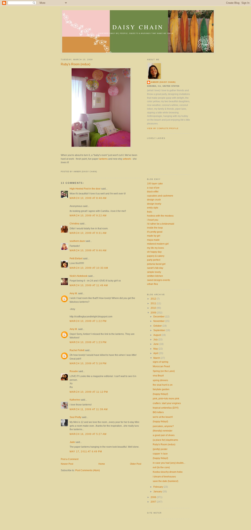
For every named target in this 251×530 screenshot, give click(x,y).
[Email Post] (61, 167)
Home (101, 464)
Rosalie (74, 371)
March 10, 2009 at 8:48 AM (88, 198)
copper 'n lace (160, 453)
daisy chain (138, 27)
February (158, 486)
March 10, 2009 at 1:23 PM (88, 342)
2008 (154, 497)
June (156, 344)
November (159, 321)
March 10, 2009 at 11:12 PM (89, 392)
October (157, 325)
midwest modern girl (158, 243)
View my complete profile (162, 128)
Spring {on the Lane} (164, 371)
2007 (154, 501)
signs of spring (160, 362)
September (159, 330)
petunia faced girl (156, 264)
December (159, 316)
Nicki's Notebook (78, 276)
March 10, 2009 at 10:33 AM (89, 268)
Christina (74, 223)
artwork (127, 159)
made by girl (153, 235)
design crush (154, 199)
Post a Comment (69, 459)
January (158, 491)
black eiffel (152, 191)
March (157, 358)
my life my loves (155, 248)
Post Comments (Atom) (87, 470)
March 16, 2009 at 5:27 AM (88, 434)
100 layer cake (155, 183)
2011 (154, 303)
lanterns (103, 159)
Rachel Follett (77, 350)
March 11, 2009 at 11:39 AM (89, 409)
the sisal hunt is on (163, 384)
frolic (149, 211)
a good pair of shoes (164, 435)
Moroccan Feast (161, 366)
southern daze (77, 241)
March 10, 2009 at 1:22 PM (88, 321)
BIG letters (158, 412)
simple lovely (154, 272)
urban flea (152, 284)
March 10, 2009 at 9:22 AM (88, 215)
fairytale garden (161, 389)
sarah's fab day (155, 268)
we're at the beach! (163, 417)
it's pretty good (154, 231)
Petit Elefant (76, 258)
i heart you (152, 220)
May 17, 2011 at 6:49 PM (86, 451)
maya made (153, 240)
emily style (152, 207)
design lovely (154, 203)
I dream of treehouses (164, 476)
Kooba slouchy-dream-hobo (168, 472)
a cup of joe (153, 187)
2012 (154, 298)
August (157, 335)
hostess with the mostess (160, 215)
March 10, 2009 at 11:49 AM (89, 285)
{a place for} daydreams (165, 440)
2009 (154, 312)
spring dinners (160, 380)
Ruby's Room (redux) (75, 64)
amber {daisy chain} (163, 82)
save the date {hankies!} (165, 481)
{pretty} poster (160, 449)
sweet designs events (158, 280)
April (156, 353)
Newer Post (67, 464)
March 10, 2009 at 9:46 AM (88, 250)
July (155, 339)
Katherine (75, 399)
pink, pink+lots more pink (166, 398)
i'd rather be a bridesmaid (160, 223)
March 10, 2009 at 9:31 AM (88, 233)
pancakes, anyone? (163, 426)
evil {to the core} (161, 467)
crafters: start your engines (167, 403)
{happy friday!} (160, 394)
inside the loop (155, 227)
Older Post (135, 464)
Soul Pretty (75, 417)
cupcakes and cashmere (160, 195)
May (155, 348)
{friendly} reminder (162, 430)
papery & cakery (155, 256)
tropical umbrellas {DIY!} (165, 407)
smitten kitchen (155, 276)
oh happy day (154, 251)
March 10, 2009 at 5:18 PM (88, 363)
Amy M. (73, 293)
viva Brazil (158, 375)
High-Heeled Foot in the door (85, 188)
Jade (72, 442)
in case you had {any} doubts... (169, 463)
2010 (154, 308)
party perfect (153, 260)
